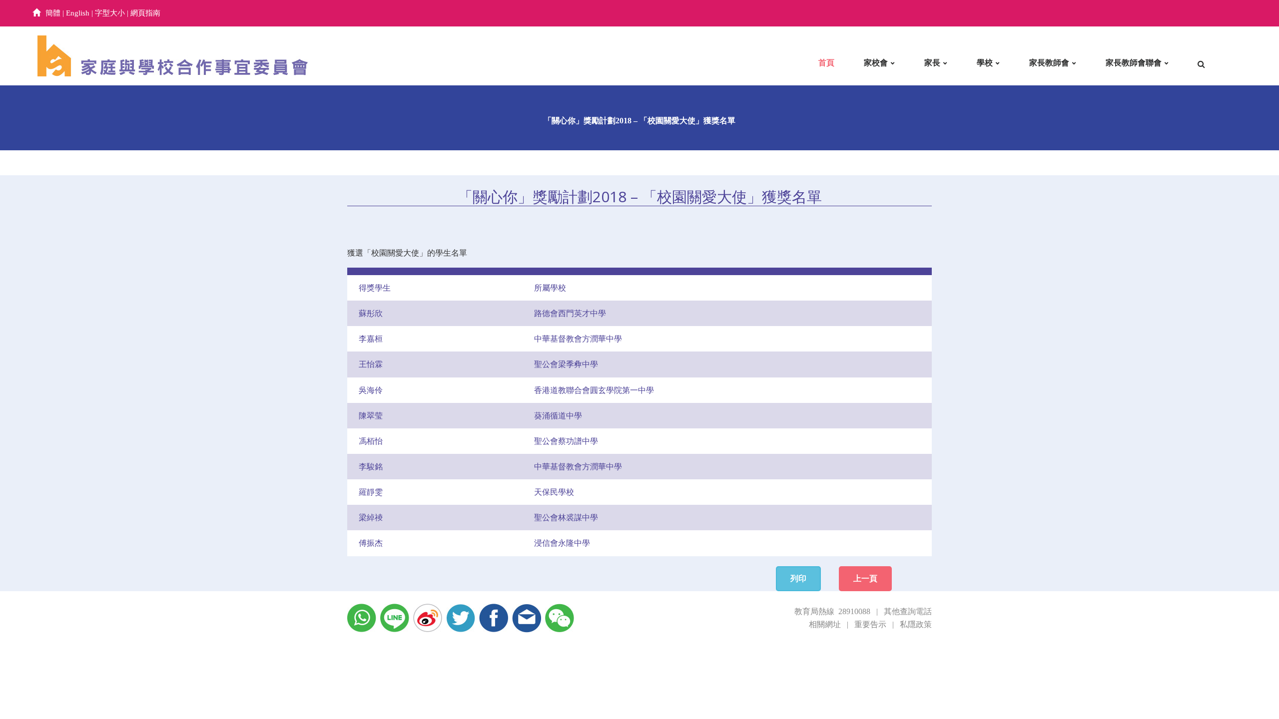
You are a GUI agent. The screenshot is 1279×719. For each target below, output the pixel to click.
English (77, 13)
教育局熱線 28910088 (832, 611)
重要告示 (870, 624)
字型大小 (110, 13)
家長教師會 (1049, 62)
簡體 (52, 13)
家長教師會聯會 (1134, 62)
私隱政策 (916, 624)
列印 (798, 578)
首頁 (826, 62)
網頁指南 (145, 13)
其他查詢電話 (908, 611)
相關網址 (825, 624)
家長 (932, 62)
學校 (985, 62)
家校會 (876, 62)
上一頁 (865, 578)
